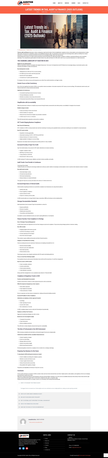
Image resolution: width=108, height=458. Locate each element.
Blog (79, 3)
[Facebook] (18, 409)
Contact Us (85, 3)
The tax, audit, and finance (23, 52)
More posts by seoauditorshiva (35, 422)
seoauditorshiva (22, 49)
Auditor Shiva (29, 49)
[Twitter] (20, 409)
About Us (60, 3)
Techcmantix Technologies (85, 455)
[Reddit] (27, 409)
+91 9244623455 (75, 445)
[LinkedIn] (25, 409)
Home (54, 3)
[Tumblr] (23, 409)
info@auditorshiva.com (76, 447)
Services (67, 3)
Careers (73, 3)
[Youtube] (27, 448)
